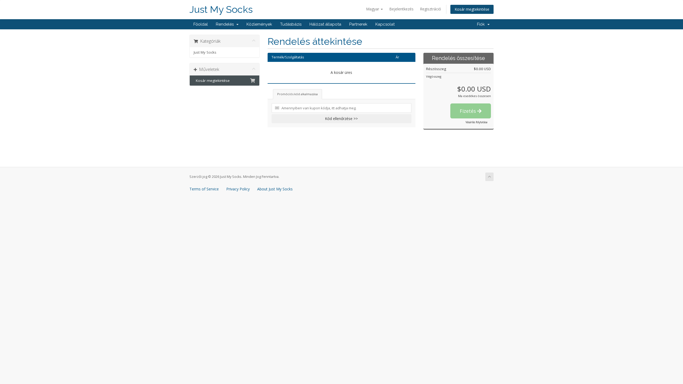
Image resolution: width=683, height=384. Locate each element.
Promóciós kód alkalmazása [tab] (297, 94)
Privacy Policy (238, 188)
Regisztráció (430, 8)
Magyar (373, 8)
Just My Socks (221, 9)
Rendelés (226, 24)
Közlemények (259, 24)
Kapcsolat (385, 24)
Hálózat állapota (325, 24)
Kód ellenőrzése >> (341, 118)
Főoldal (200, 24)
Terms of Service (204, 188)
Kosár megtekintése (472, 9)
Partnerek (358, 24)
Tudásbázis (290, 24)
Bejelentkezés (401, 8)
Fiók (482, 24)
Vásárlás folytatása (476, 122)
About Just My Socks (275, 188)
